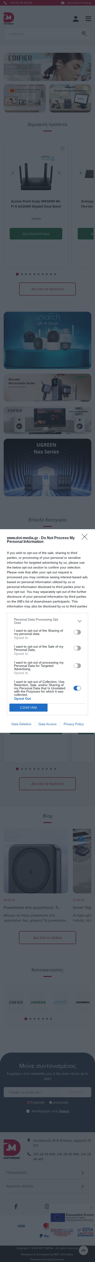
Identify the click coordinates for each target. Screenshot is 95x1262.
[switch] (77, 632)
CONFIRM (28, 707)
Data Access (47, 724)
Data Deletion (21, 724)
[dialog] (47, 631)
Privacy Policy (74, 724)
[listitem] (47, 621)
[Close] (86, 538)
